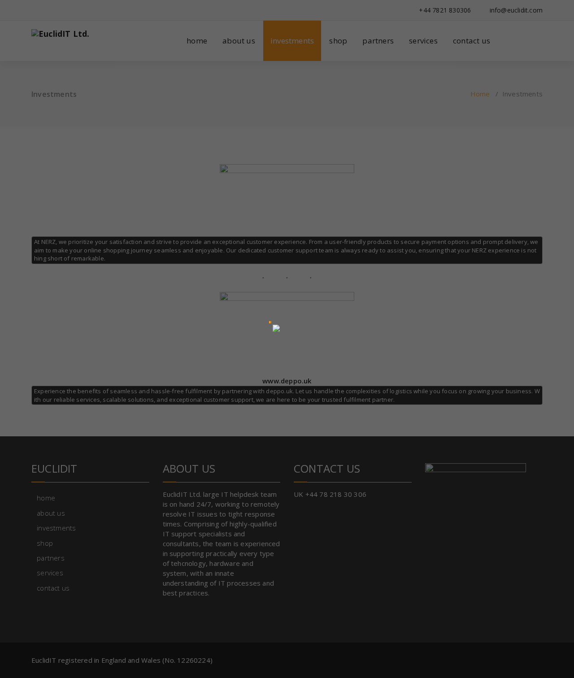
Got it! (365, 15)
